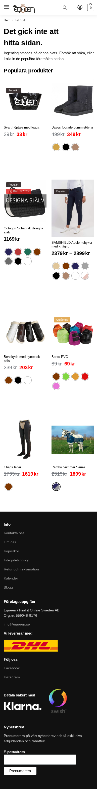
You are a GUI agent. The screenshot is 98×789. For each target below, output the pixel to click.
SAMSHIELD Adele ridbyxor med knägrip (72, 244)
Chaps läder (12, 467)
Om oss (10, 542)
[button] (90, 7)
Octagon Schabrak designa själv (23, 230)
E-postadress (14, 752)
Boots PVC (60, 357)
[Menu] (7, 7)
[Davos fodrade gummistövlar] (73, 100)
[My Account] (80, 7)
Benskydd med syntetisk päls (22, 359)
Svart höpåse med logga (21, 127)
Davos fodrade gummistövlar (72, 127)
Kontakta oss (14, 533)
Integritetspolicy (16, 560)
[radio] (56, 147)
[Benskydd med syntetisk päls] (25, 329)
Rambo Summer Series (68, 467)
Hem (7, 20)
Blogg (8, 587)
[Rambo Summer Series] (73, 440)
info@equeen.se (17, 624)
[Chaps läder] (25, 440)
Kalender (11, 578)
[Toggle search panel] (64, 7)
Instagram (12, 677)
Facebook (12, 668)
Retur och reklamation (21, 569)
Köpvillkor (11, 551)
